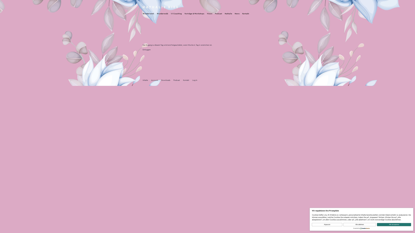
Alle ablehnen (359, 224)
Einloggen (147, 50)
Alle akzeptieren (394, 224)
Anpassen (327, 224)
